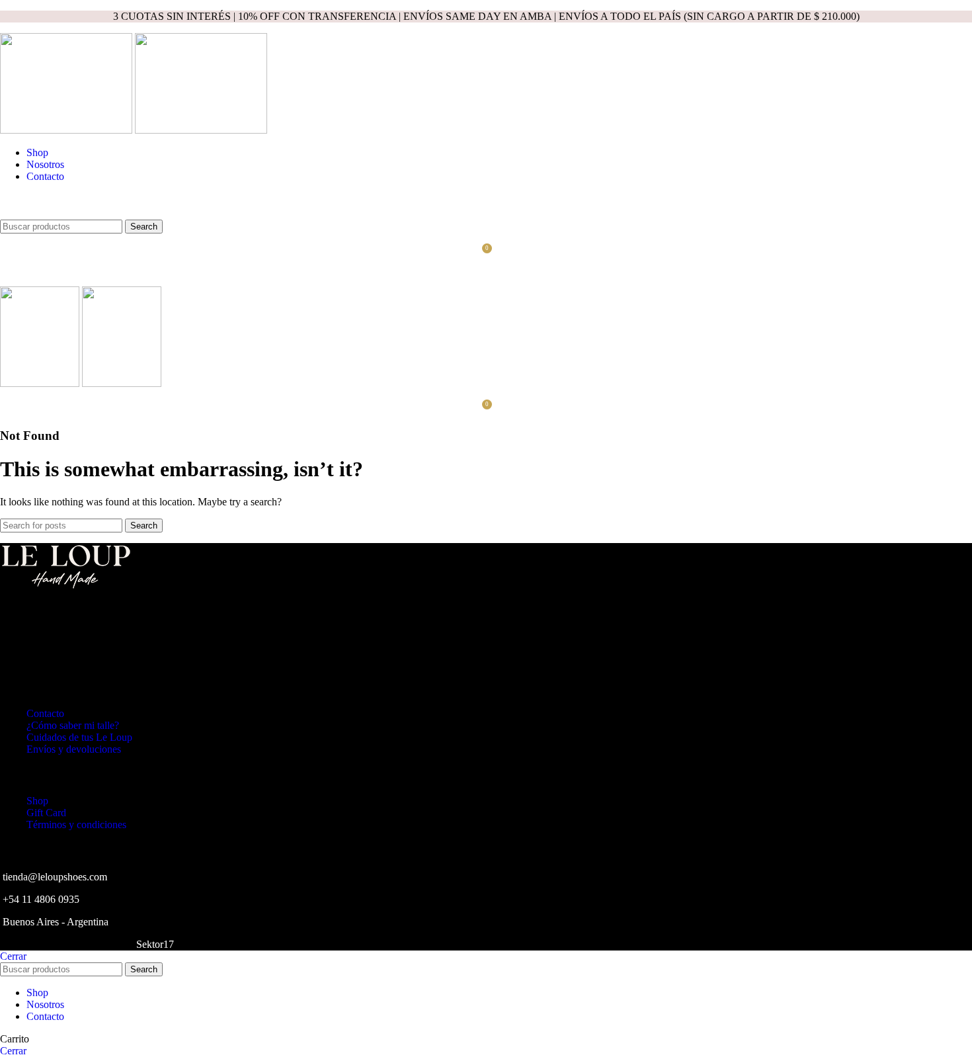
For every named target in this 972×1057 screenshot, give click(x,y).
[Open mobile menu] (486, 273)
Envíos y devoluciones (73, 749)
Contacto (45, 713)
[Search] (486, 206)
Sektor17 (155, 944)
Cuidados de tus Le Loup (79, 737)
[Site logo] (67, 130)
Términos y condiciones (76, 824)
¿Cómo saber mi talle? (72, 725)
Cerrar (13, 956)
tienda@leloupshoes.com (55, 876)
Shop (37, 800)
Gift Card (46, 812)
